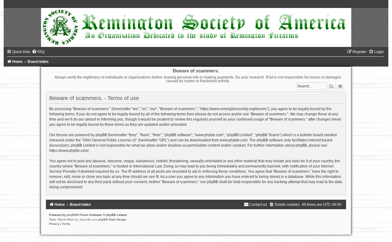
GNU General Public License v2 (109, 140)
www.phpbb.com (233, 140)
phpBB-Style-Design (112, 219)
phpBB (72, 215)
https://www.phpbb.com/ (69, 150)
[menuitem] (38, 52)
